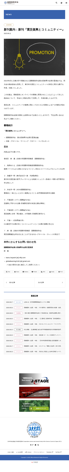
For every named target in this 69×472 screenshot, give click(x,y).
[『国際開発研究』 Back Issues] (34, 384)
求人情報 (18, 329)
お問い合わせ (28, 452)
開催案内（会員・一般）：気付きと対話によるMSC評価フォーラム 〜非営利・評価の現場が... (43, 351)
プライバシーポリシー (39, 452)
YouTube (57, 452)
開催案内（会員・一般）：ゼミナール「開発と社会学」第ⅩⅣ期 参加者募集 (43, 346)
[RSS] (38, 445)
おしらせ (18, 302)
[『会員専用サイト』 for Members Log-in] (34, 411)
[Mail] (35, 445)
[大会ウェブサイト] (34, 397)
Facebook (49, 452)
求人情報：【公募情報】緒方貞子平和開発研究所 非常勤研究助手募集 (43, 329)
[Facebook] (31, 445)
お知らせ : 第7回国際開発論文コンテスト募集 (37, 302)
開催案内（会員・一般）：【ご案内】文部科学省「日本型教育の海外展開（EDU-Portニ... (43, 318)
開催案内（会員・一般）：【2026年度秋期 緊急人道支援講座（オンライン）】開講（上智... (43, 340)
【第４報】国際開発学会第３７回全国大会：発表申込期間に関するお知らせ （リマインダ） (43, 313)
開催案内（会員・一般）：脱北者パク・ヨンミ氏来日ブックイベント (43, 335)
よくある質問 (19, 452)
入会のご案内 (10, 452)
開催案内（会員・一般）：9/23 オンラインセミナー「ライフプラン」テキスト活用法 (43, 324)
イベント (18, 307)
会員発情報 (9, 25)
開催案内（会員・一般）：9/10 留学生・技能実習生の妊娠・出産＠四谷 (43, 307)
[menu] (61, 2)
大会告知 (18, 313)
